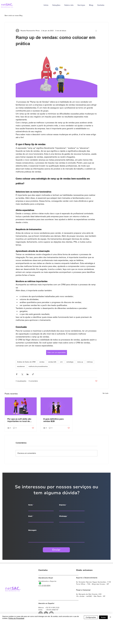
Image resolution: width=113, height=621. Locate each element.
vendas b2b (52, 362)
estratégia (69, 362)
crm (61, 362)
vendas (41, 362)
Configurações (91, 617)
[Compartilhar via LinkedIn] (27, 374)
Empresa (62, 505)
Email (30, 516)
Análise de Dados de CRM (26, 362)
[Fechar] (110, 617)
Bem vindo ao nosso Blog (13, 15)
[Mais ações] (96, 30)
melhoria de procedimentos (38, 366)
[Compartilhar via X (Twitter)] (22, 374)
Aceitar (103, 617)
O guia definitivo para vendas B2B (53, 420)
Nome (30, 505)
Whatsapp (63, 516)
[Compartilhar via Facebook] (17, 374)
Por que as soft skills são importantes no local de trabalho (19, 420)
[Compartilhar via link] (33, 374)
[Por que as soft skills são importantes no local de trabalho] (21, 406)
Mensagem (32, 530)
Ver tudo (105, 393)
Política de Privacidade (16, 618)
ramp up (80, 362)
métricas (90, 362)
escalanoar (21, 366)
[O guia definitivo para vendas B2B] (57, 406)
